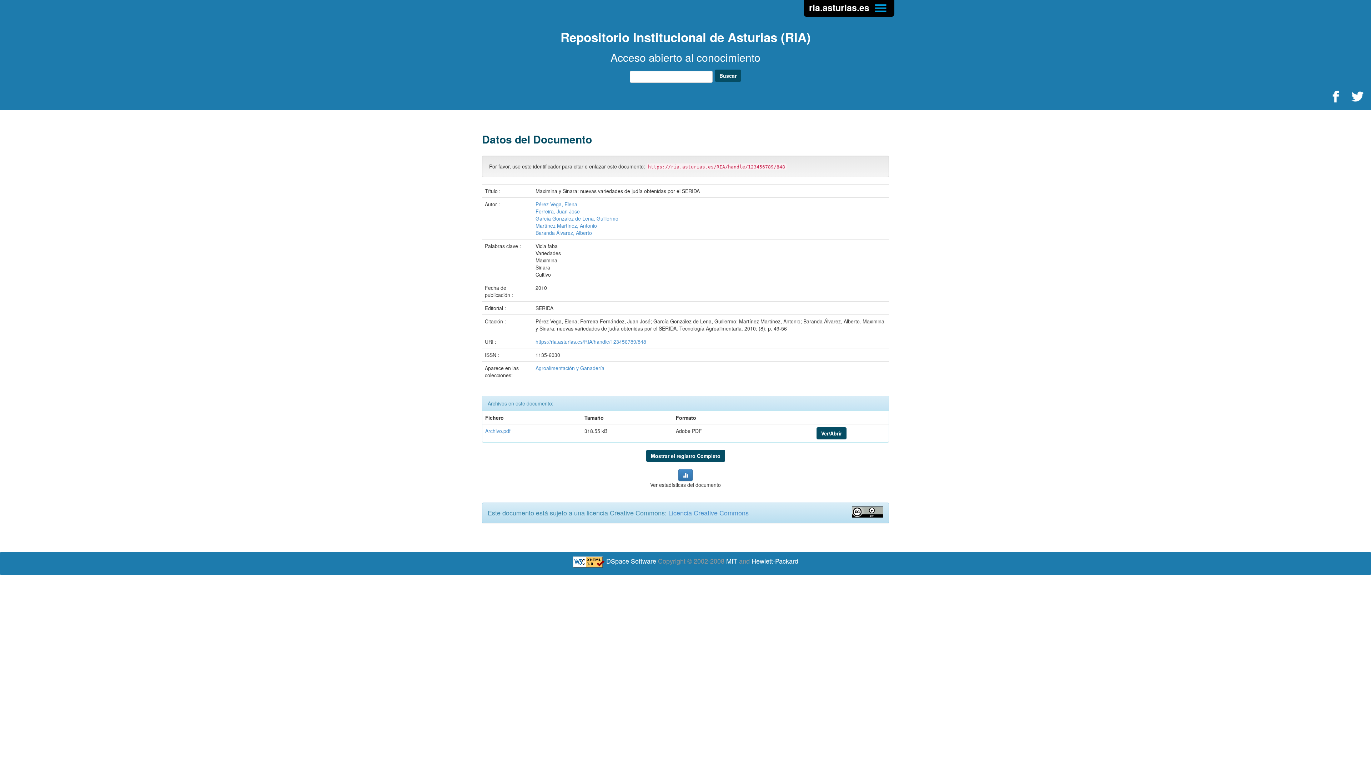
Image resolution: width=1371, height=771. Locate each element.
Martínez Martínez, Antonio (566, 225)
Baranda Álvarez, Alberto (564, 232)
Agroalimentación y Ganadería (570, 368)
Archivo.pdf (498, 430)
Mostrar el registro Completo (685, 455)
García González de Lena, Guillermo (577, 218)
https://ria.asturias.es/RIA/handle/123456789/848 (591, 341)
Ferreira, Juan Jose (558, 211)
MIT (731, 560)
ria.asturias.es (840, 7)
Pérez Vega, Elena (556, 204)
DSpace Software (631, 560)
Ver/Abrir (831, 433)
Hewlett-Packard (775, 560)
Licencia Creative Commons (708, 512)
